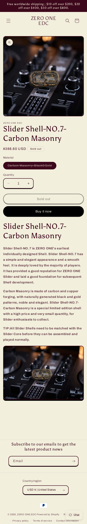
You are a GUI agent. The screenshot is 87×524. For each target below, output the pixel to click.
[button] (8, 20)
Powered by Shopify (48, 514)
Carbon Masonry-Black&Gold (32, 166)
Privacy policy (20, 520)
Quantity (8, 174)
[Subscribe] (73, 461)
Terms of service (42, 520)
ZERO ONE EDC (26, 514)
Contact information (67, 520)
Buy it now (43, 211)
